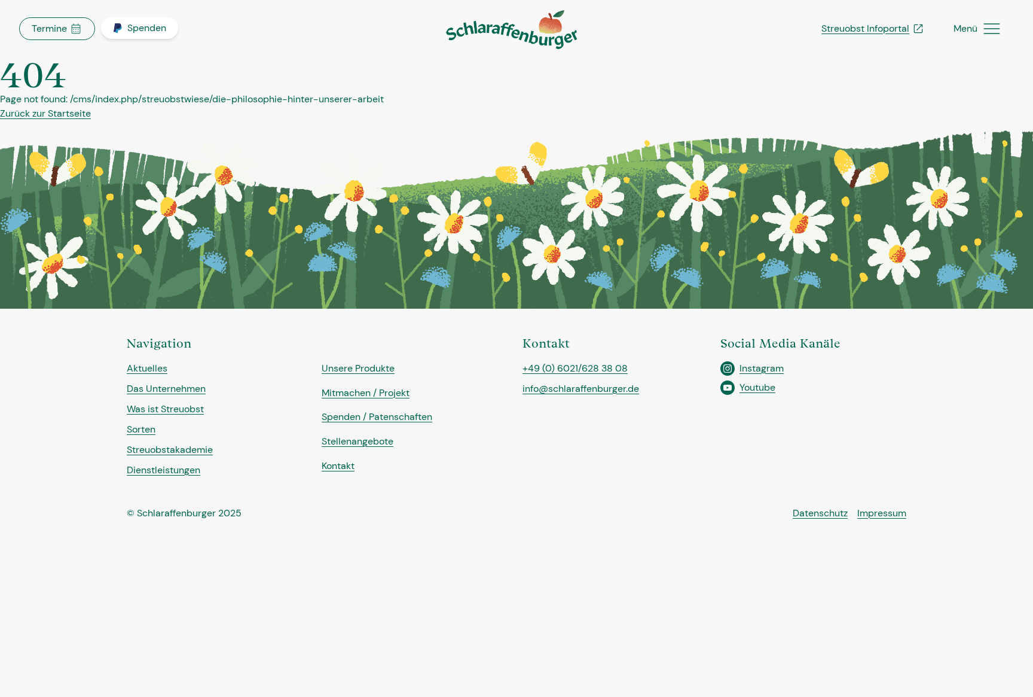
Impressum (881, 513)
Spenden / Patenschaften (377, 416)
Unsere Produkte (358, 368)
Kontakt (338, 465)
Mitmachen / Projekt (365, 392)
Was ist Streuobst (165, 409)
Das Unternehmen (166, 388)
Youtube (757, 387)
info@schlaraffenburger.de (580, 388)
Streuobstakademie (170, 449)
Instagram (761, 368)
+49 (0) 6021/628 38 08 (575, 368)
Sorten (141, 429)
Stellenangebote (357, 441)
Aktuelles (147, 368)
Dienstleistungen (163, 470)
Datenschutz (820, 513)
